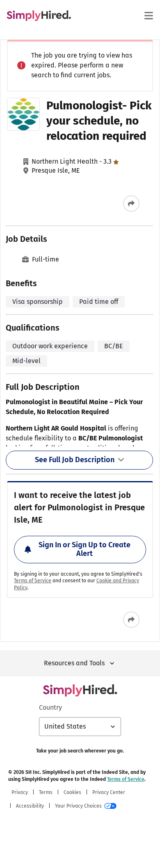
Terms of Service (32, 580)
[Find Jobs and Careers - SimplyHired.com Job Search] (39, 15)
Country (50, 707)
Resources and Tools (74, 663)
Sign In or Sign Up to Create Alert (84, 549)
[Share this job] (131, 203)
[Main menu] (148, 16)
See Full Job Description (74, 459)
